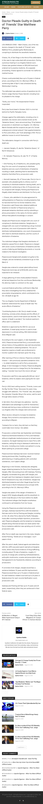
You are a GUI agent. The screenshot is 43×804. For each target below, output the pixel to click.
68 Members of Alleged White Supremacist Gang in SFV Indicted (11, 618)
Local (12, 12)
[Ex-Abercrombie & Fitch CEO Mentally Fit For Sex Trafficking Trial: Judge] (8, 729)
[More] (28, 38)
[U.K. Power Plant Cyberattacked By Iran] (8, 706)
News (8, 12)
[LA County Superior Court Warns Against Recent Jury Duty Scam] (8, 674)
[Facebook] (20, 801)
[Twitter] (23, 801)
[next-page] (6, 692)
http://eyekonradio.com (21, 640)
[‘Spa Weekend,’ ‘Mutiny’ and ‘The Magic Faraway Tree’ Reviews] (8, 685)
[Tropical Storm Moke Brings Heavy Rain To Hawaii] (8, 718)
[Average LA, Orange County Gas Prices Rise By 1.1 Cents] (8, 664)
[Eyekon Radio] (3, 33)
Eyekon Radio (10, 33)
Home (4, 12)
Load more (21, 747)
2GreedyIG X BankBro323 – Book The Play (24, 759)
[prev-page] (3, 692)
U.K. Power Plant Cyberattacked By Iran (27, 703)
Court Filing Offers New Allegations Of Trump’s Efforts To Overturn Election (32, 618)
